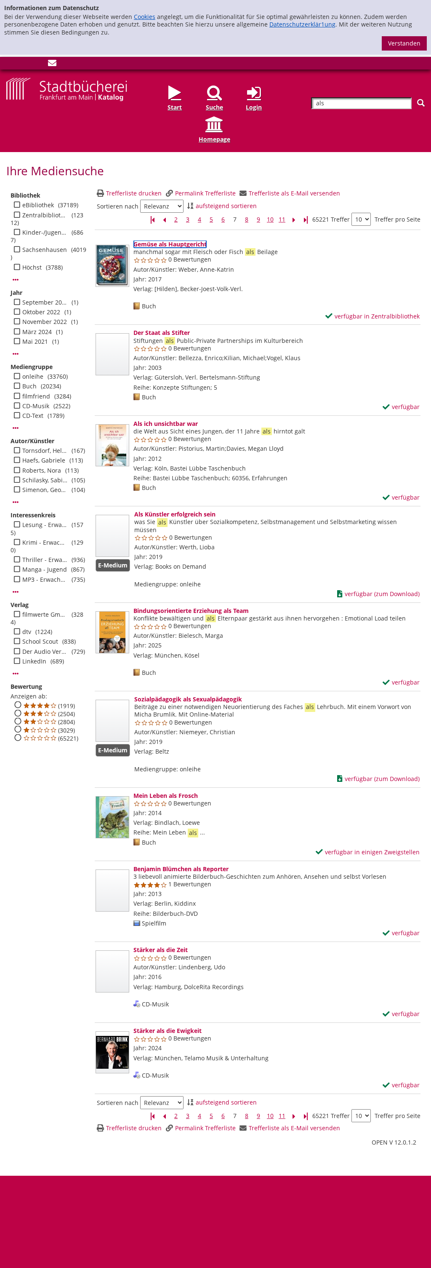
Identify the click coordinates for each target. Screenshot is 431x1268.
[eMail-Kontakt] (52, 64)
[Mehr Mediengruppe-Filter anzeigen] (16, 428)
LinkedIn (34, 661)
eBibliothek (38, 205)
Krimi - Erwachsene (44, 542)
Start (175, 107)
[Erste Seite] (152, 220)
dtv (26, 632)
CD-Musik (35, 406)
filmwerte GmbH (44, 614)
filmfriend (36, 396)
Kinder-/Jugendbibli (44, 232)
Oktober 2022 (41, 312)
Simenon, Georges (44, 490)
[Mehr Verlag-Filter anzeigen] (16, 674)
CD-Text (32, 416)
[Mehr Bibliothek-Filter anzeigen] (16, 280)
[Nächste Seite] (294, 220)
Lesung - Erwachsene (44, 525)
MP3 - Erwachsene (44, 579)
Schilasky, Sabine (44, 480)
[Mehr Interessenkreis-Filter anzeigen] (16, 592)
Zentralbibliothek (44, 215)
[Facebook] (10, 64)
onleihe (32, 376)
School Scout (40, 641)
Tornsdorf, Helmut (44, 451)
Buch (29, 386)
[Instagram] (24, 64)
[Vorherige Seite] (164, 220)
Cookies (144, 17)
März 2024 (37, 332)
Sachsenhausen (44, 250)
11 (282, 219)
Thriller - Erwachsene (44, 560)
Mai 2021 (35, 341)
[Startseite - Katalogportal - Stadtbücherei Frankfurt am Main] (66, 89)
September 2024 (44, 302)
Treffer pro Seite (397, 219)
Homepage (214, 139)
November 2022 (44, 322)
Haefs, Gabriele (43, 460)
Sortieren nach (117, 206)
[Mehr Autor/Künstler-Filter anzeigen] (16, 502)
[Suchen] (421, 103)
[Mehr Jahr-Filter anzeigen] (16, 354)
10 (270, 219)
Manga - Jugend (44, 569)
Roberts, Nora (41, 470)
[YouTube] (38, 64)
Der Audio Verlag (44, 651)
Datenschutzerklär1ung (302, 24)
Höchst (32, 267)
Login (254, 107)
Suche (214, 107)
